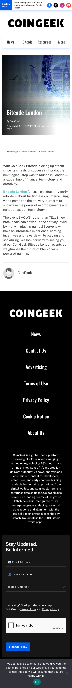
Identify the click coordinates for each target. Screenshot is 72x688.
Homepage (12, 151)
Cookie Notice (36, 416)
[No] (67, 673)
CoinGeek (15, 121)
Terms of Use (36, 383)
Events (23, 151)
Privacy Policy (36, 399)
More (61, 42)
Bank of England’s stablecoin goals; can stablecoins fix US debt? (28, 5)
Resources (44, 42)
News (10, 42)
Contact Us (36, 350)
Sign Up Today (18, 647)
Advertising (36, 367)
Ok (37, 682)
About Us (36, 432)
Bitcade (27, 42)
